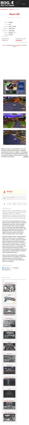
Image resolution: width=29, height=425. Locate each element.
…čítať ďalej (25, 156)
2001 (10, 24)
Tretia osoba (11, 30)
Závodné (11, 22)
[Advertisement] (14, 64)
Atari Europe (12, 28)
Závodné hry (11, 9)
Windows (11, 32)
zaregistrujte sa (9, 45)
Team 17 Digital (12, 26)
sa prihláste (18, 45)
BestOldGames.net (4, 9)
